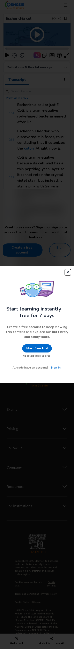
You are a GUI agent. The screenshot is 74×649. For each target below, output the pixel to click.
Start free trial (37, 348)
